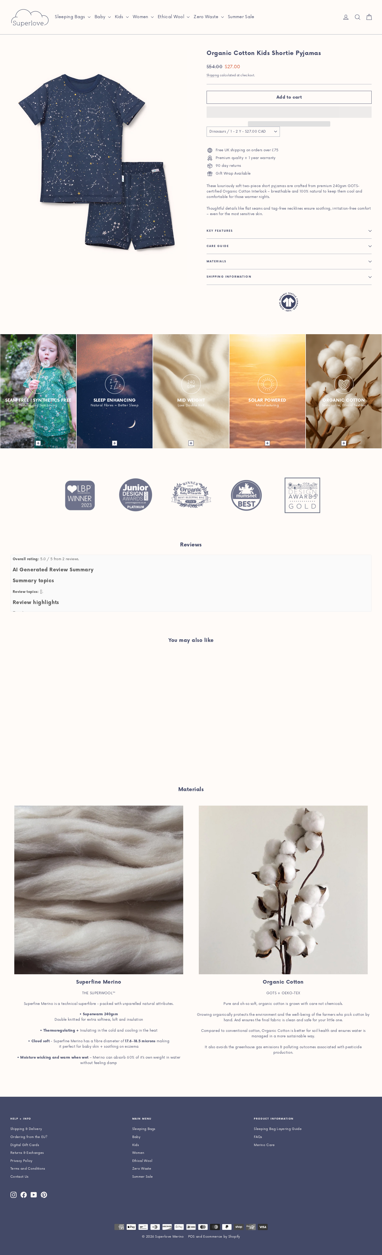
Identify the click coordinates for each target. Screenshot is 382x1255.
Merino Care (264, 1145)
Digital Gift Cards (24, 1145)
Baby (101, 16)
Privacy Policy (21, 1161)
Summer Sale (241, 16)
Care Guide (218, 246)
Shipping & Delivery (26, 1129)
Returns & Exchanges (27, 1153)
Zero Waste (207, 16)
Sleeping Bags (71, 16)
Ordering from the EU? (29, 1137)
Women (141, 16)
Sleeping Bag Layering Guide (278, 1129)
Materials (216, 261)
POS (191, 1237)
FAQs (258, 1137)
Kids (120, 16)
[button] (289, 112)
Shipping (213, 75)
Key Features (220, 230)
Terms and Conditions (27, 1169)
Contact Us (19, 1177)
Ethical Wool (172, 16)
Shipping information (229, 276)
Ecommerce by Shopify (221, 1237)
